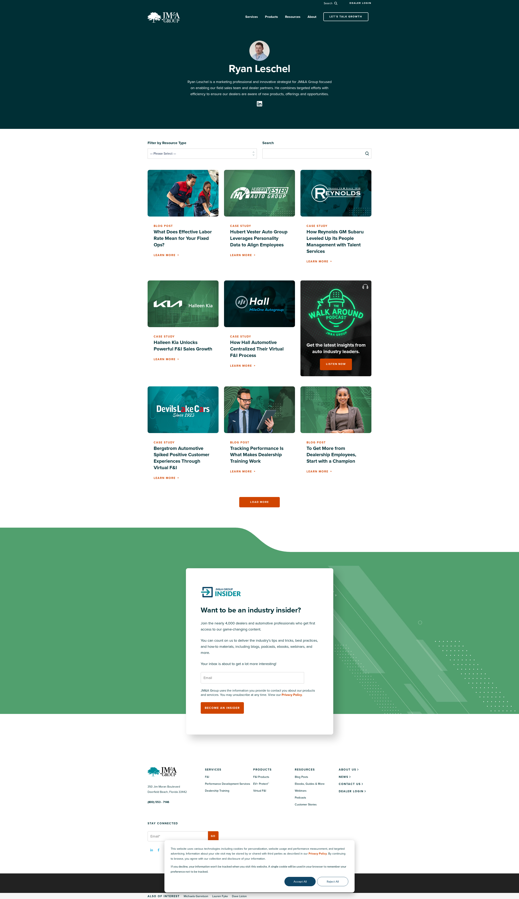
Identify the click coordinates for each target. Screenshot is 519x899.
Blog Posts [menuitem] (301, 777)
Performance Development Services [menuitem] (227, 784)
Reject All (333, 881)
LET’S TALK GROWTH (345, 16)
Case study (240, 226)
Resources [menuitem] (305, 769)
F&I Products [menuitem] (261, 777)
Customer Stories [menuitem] (306, 804)
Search (328, 3)
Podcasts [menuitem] (300, 797)
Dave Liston (239, 896)
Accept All (300, 881)
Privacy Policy (318, 853)
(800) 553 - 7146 (158, 802)
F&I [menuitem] (207, 777)
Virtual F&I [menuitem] (259, 790)
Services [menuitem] (213, 769)
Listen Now (336, 364)
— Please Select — (163, 154)
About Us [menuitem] (347, 769)
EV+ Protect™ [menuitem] (261, 784)
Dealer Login (360, 3)
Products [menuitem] (262, 769)
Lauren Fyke (220, 896)
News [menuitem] (343, 777)
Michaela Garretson (196, 896)
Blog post (163, 226)
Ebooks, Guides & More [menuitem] (310, 784)
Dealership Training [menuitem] (217, 790)
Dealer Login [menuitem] (351, 791)
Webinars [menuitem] (301, 790)
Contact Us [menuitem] (350, 784)
